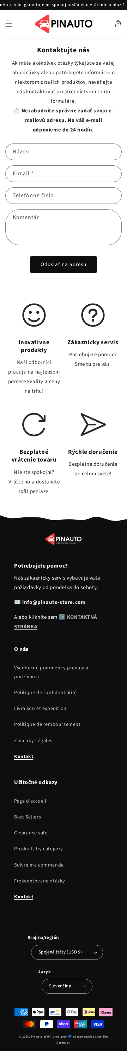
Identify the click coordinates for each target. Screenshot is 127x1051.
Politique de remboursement (47, 724)
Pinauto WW (40, 1036)
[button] (9, 23)
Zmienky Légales (33, 740)
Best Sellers (27, 817)
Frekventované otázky (39, 881)
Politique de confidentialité (45, 692)
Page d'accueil (30, 801)
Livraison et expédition (40, 708)
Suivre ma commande (39, 865)
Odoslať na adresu (63, 264)
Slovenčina (60, 986)
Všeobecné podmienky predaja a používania (51, 672)
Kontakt (23, 756)
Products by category (38, 848)
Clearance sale (30, 832)
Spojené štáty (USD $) (60, 952)
